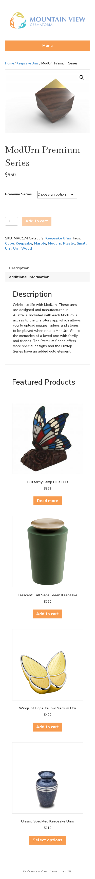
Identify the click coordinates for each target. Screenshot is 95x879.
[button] (81, 77)
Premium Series (18, 194)
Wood (26, 248)
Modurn (54, 243)
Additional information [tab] (29, 277)
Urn (16, 248)
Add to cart (36, 221)
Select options (47, 840)
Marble (40, 243)
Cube (9, 243)
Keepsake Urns (27, 63)
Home (9, 63)
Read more (47, 501)
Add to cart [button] (47, 614)
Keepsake (24, 243)
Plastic (69, 243)
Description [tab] (19, 268)
